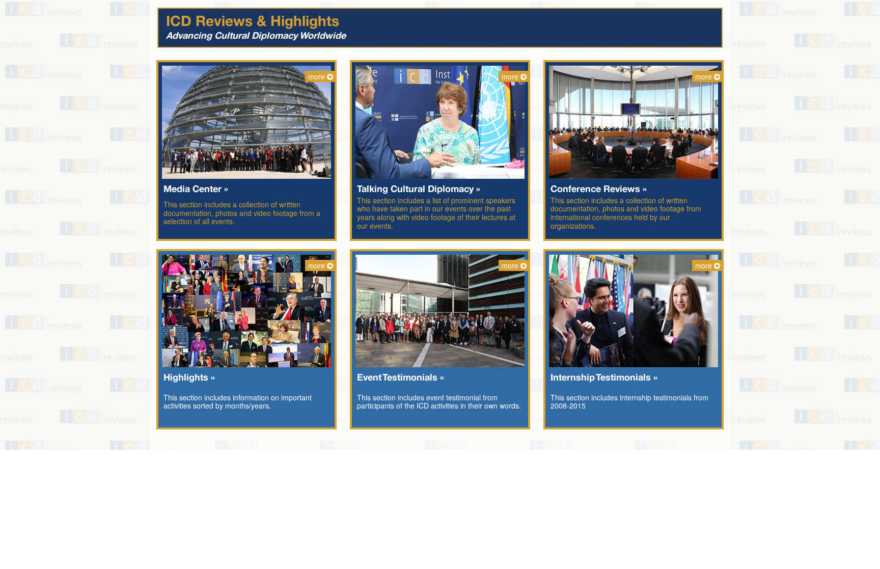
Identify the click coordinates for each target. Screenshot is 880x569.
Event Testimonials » (400, 378)
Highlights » (189, 378)
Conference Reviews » (599, 189)
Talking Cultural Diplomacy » (418, 189)
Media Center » (195, 189)
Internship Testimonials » (604, 378)
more (317, 76)
